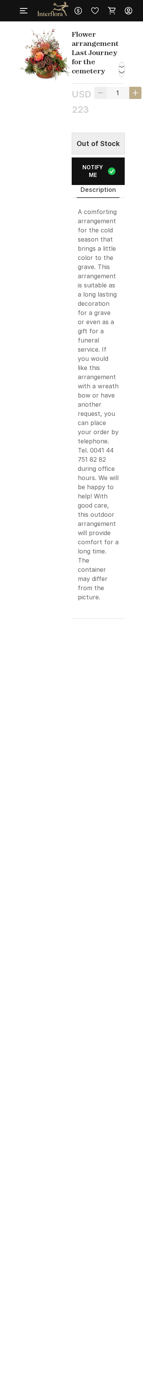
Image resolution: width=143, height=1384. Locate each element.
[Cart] (111, 10)
